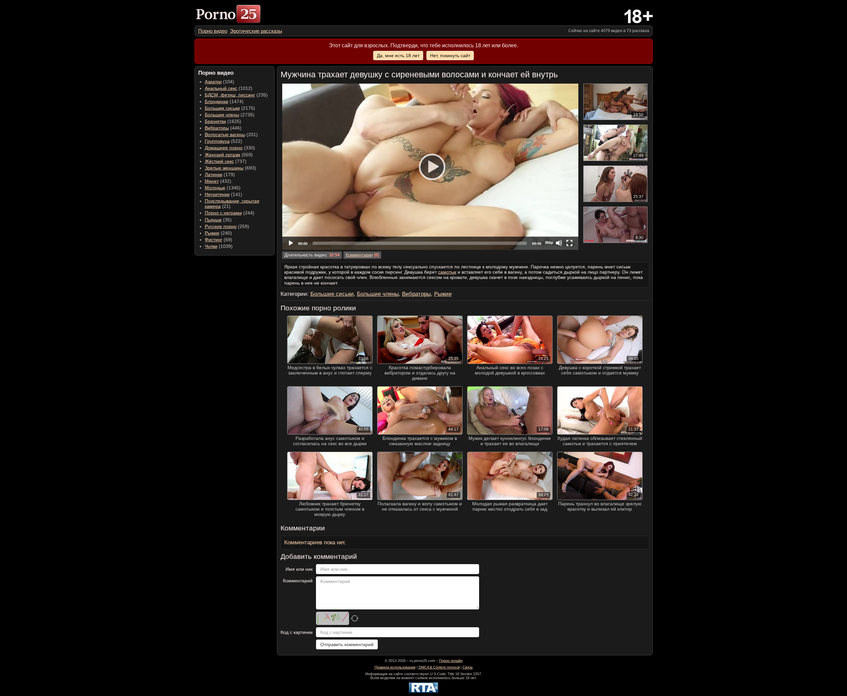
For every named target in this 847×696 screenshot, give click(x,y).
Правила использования (395, 667)
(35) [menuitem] (218, 219)
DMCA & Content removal (439, 667)
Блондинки (216, 101)
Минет (212, 181)
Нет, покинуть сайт (450, 55)
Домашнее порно (224, 147)
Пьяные (213, 219)
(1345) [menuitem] (223, 187)
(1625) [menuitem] (223, 121)
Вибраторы (217, 128)
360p (549, 243)
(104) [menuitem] (219, 81)
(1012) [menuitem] (228, 88)
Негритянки (217, 194)
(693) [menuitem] (230, 168)
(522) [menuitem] (223, 141)
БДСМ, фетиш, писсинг (230, 94)
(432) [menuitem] (218, 181)
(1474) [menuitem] (224, 101)
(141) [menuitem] (223, 194)
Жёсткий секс (219, 161)
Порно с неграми (223, 212)
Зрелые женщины (224, 168)
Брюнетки (215, 121)
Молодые (215, 187)
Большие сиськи (222, 108)
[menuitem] (212, 31)
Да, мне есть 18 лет (398, 55)
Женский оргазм (222, 154)
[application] (430, 167)
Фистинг (213, 239)
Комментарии (359, 255)
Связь (468, 667)
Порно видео (212, 31)
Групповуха (217, 141)
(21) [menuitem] (232, 203)
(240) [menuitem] (218, 233)
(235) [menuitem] (236, 94)
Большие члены (222, 114)
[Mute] (559, 243)
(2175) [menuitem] (230, 108)
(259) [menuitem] (227, 226)
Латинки (213, 174)
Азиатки (213, 81)
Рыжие (212, 233)
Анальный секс (221, 88)
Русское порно (221, 226)
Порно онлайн (451, 661)
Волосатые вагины (225, 134)
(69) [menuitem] (218, 239)
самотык (447, 272)
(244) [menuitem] (229, 212)
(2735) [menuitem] (229, 114)
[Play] (430, 166)
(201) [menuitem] (231, 134)
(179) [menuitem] (220, 174)
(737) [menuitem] (225, 161)
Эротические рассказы (256, 31)
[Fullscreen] (569, 243)
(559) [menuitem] (229, 154)
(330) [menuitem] (230, 147)
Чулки (211, 246)
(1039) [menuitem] (219, 246)
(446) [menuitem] (223, 128)
